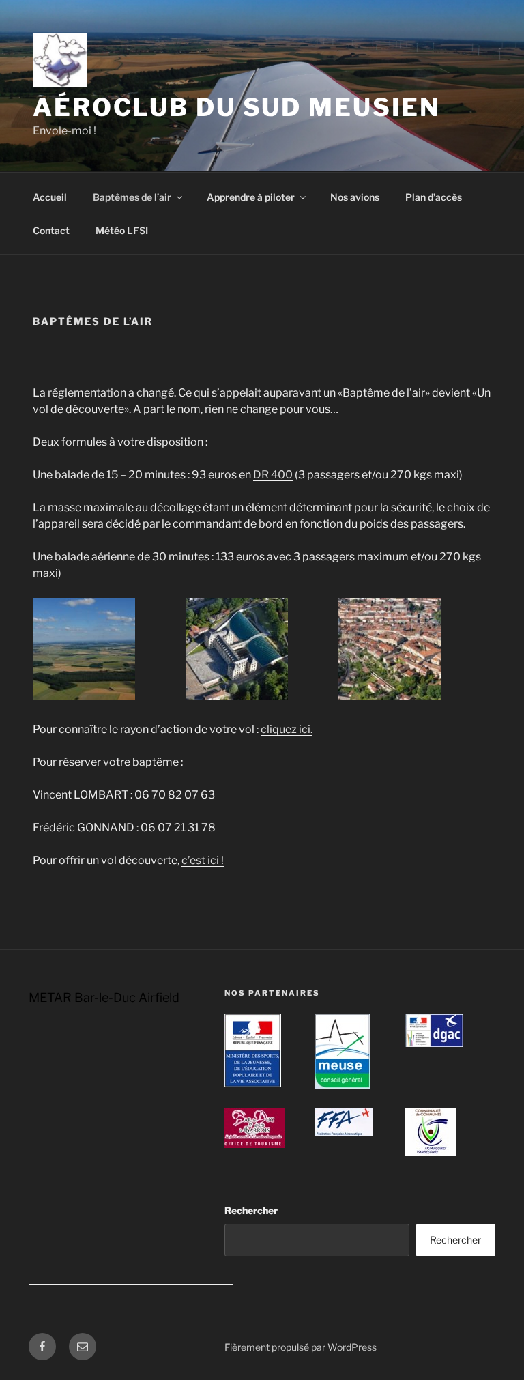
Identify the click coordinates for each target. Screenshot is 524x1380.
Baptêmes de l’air (132, 197)
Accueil (50, 197)
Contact (51, 230)
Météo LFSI (122, 230)
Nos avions (354, 197)
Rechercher (251, 1210)
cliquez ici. (286, 729)
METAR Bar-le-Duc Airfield (104, 997)
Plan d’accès (433, 197)
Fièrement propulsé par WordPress (300, 1347)
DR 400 (273, 474)
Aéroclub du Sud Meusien (236, 107)
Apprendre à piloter (251, 197)
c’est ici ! (202, 860)
